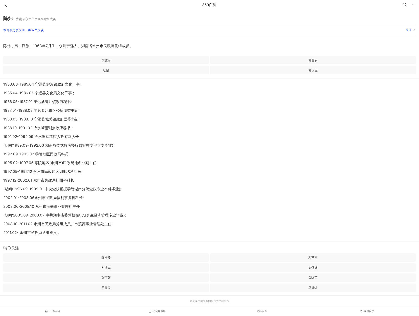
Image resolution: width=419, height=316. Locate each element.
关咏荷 (313, 277)
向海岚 (106, 267)
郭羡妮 (313, 70)
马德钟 (313, 287)
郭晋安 (313, 60)
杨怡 (106, 70)
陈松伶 (106, 257)
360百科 (209, 5)
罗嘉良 (106, 287)
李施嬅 (106, 60)
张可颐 (106, 277)
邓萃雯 (313, 257)
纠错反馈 (369, 311)
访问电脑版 (159, 311)
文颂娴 (313, 267)
